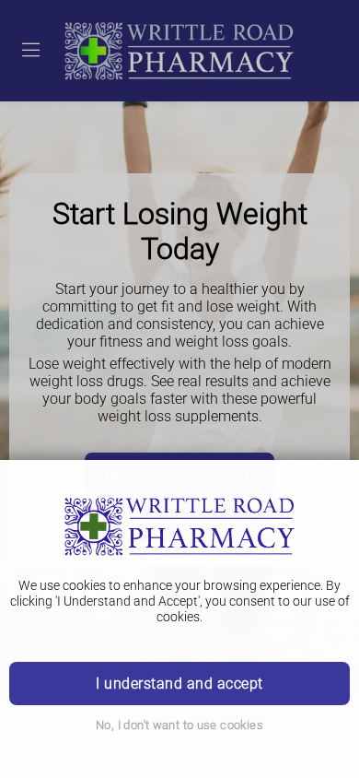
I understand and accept (179, 683)
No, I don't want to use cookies (179, 725)
